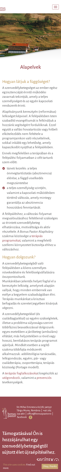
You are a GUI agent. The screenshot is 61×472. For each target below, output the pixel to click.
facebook (27, 444)
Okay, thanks (50, 466)
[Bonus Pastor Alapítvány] (8, 7)
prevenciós (44, 404)
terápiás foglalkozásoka (21, 400)
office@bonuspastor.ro (44, 440)
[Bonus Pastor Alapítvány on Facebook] (35, 444)
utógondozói (11, 404)
